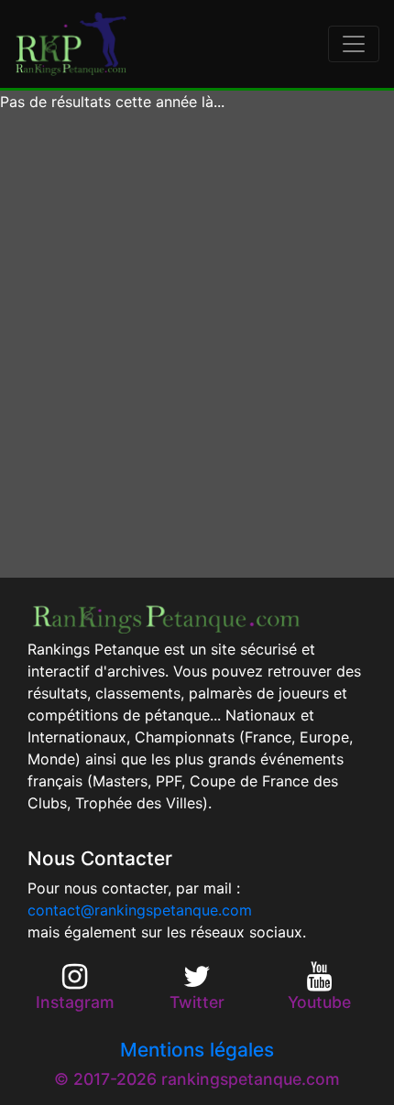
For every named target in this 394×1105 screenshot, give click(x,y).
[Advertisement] (197, 345)
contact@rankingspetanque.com (139, 910)
